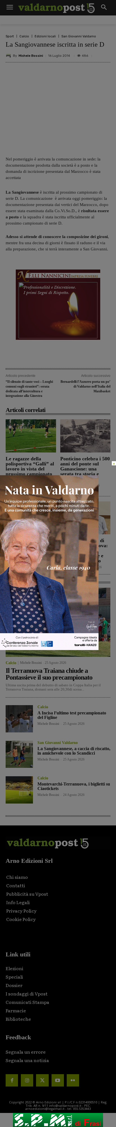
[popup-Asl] (49, 648)
